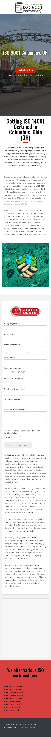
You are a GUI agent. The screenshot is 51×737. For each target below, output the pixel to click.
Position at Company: (14, 378)
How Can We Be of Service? (16, 409)
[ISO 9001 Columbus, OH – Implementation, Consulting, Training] (29, 7)
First (5, 353)
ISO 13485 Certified (14, 695)
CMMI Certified (12, 710)
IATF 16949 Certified (14, 704)
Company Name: (12, 324)
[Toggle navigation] (5, 7)
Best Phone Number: (13, 368)
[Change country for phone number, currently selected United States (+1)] (7, 372)
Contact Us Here (25, 69)
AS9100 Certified (13, 701)
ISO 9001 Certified (14, 689)
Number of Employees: (14, 389)
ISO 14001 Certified (14, 692)
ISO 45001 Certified (14, 686)
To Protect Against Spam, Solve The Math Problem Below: (22, 432)
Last (28, 353)
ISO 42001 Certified (14, 698)
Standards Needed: (13, 399)
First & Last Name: (12, 344)
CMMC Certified (13, 707)
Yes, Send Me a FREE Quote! (18, 445)
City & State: (10, 334)
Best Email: (9, 357)
